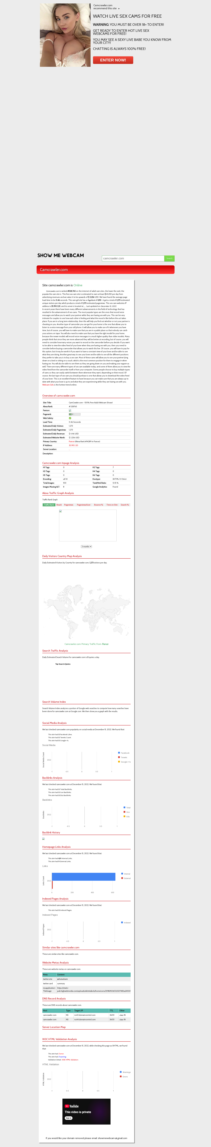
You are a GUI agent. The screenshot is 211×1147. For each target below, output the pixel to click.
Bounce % (98, 505)
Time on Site (112, 505)
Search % (125, 505)
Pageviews (68, 505)
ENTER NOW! (113, 60)
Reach (59, 505)
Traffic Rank (49, 505)
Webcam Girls (48, 385)
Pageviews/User (83, 505)
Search (169, 258)
